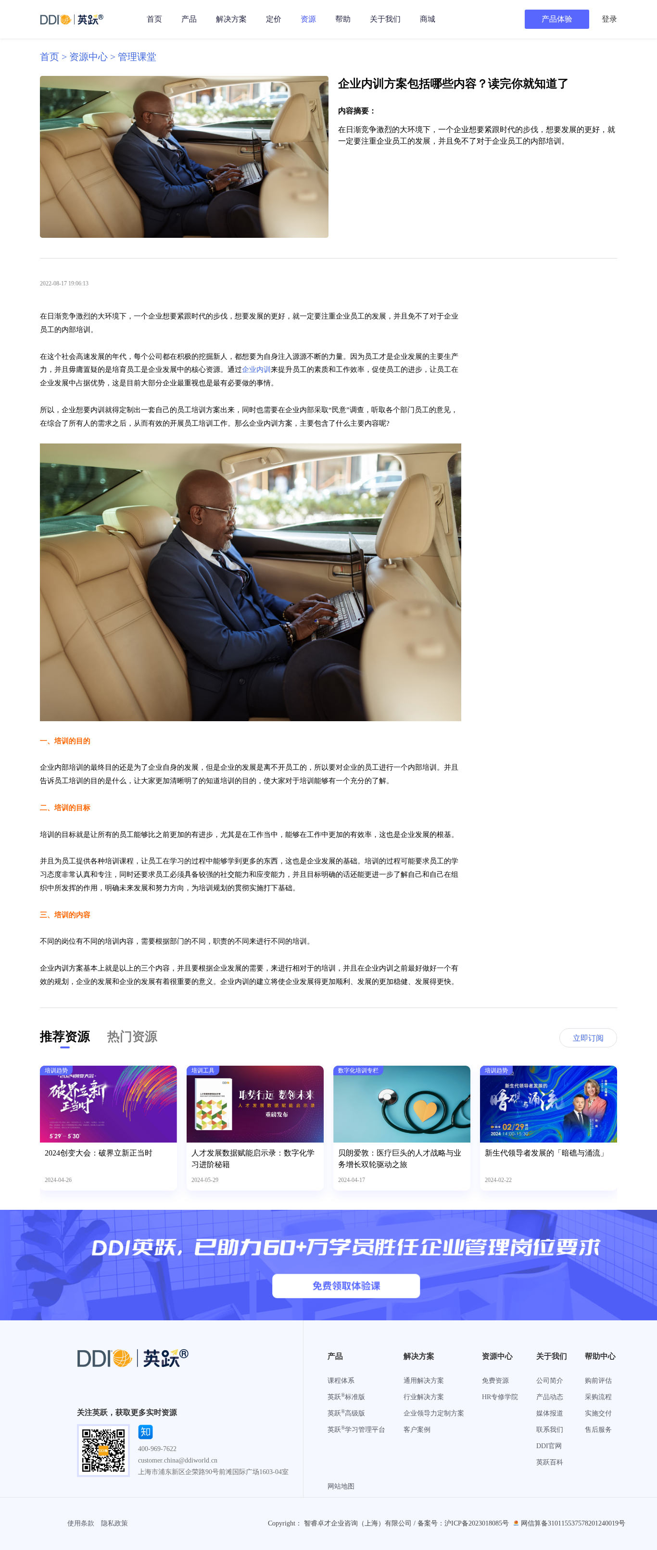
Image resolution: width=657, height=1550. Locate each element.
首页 (154, 19)
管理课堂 (137, 56)
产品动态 (549, 1397)
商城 (427, 19)
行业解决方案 (424, 1397)
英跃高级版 (346, 1413)
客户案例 (417, 1429)
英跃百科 (549, 1462)
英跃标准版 (346, 1397)
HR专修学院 (500, 1397)
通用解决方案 (424, 1380)
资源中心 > (93, 56)
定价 (273, 19)
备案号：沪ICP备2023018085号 (463, 1523)
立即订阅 (588, 1038)
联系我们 (549, 1429)
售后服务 (598, 1429)
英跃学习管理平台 (356, 1429)
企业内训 (256, 369)
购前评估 (598, 1380)
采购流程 (598, 1397)
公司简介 (549, 1380)
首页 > (54, 56)
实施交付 (598, 1413)
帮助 (343, 19)
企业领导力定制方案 (434, 1413)
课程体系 (341, 1380)
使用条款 (80, 1523)
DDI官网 (549, 1446)
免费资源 (495, 1380)
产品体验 (557, 19)
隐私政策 (114, 1523)
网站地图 (341, 1486)
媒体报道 (549, 1413)
